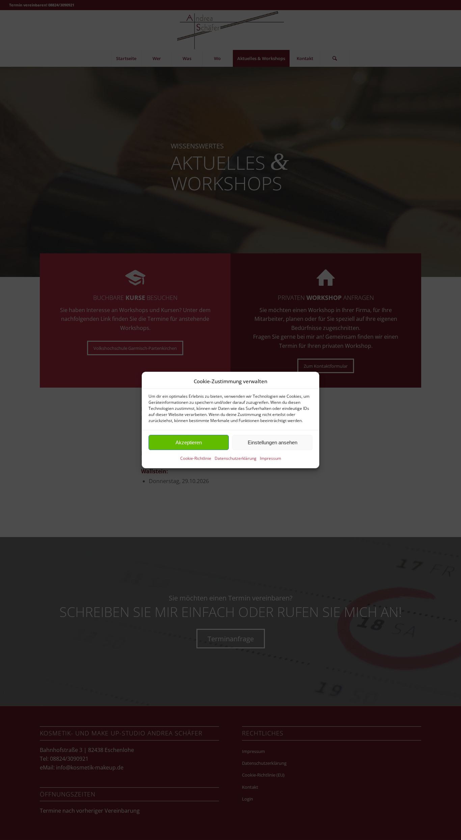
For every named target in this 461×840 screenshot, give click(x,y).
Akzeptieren (188, 442)
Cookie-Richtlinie (195, 458)
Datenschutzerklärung (235, 458)
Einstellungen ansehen (272, 442)
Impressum (270, 458)
